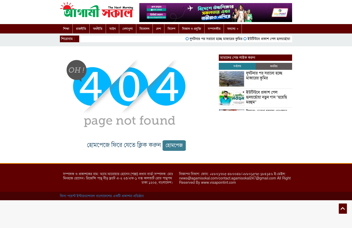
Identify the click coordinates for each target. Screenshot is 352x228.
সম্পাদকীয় (214, 29)
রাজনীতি (81, 29)
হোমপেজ (174, 145)
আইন (112, 29)
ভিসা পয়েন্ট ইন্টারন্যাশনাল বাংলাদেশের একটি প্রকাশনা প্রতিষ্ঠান (102, 196)
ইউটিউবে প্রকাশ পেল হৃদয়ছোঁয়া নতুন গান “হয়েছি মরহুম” (282, 39)
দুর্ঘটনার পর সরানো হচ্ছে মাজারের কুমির (212, 39)
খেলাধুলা (127, 29)
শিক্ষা (66, 29)
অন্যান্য (231, 29)
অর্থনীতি (97, 29)
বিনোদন (144, 29)
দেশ (158, 29)
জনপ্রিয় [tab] (273, 66)
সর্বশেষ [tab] (237, 66)
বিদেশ (171, 29)
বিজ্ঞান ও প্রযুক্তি (191, 29)
